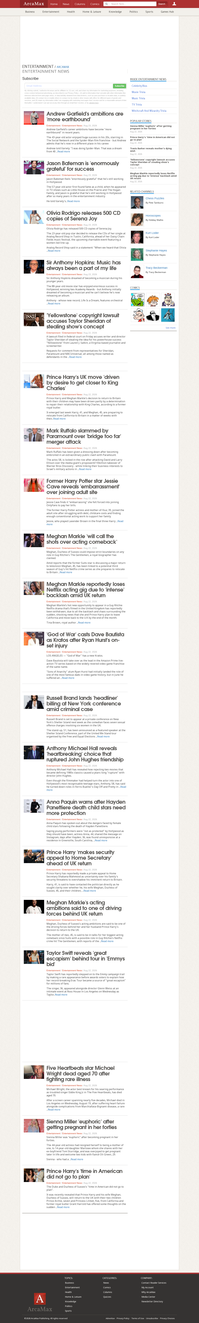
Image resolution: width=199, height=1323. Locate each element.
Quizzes (107, 1296)
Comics (107, 1287)
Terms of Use (137, 1318)
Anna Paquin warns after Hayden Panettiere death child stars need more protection (85, 807)
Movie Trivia (138, 92)
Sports (149, 11)
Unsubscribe (152, 1318)
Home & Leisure (92, 11)
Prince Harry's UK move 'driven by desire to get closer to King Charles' (82, 382)
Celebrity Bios (139, 85)
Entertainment (50, 11)
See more (171, 327)
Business (30, 11)
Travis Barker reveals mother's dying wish (151, 149)
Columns (107, 1292)
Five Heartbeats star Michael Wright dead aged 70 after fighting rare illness (80, 1073)
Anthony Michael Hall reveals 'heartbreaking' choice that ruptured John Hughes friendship (84, 753)
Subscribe (119, 86)
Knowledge (115, 11)
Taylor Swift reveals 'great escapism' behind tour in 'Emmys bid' (85, 958)
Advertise (110, 1318)
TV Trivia (137, 104)
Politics (134, 11)
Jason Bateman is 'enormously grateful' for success (82, 165)
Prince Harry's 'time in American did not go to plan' (84, 1173)
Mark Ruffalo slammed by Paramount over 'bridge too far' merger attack (83, 435)
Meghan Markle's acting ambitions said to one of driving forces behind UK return (83, 907)
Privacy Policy (123, 1318)
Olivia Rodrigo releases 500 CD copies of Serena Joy (83, 215)
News (106, 1282)
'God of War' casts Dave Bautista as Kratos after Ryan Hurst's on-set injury (85, 639)
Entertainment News (72, 125)
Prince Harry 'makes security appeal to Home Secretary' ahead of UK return (80, 857)
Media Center (148, 1296)
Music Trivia (138, 98)
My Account (147, 1287)
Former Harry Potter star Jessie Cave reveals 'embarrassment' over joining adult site (83, 486)
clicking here (94, 103)
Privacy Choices (167, 1318)
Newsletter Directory (152, 1301)
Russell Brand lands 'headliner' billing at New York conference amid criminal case (83, 703)
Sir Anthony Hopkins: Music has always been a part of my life (83, 265)
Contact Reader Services (153, 1282)
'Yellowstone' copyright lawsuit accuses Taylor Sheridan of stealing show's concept (82, 320)
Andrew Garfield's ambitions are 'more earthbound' (84, 116)
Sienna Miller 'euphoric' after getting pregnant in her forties (81, 1124)
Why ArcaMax (148, 1292)
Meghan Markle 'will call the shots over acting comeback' (81, 538)
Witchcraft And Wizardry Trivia (149, 110)
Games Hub (167, 11)
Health (71, 11)
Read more (64, 151)
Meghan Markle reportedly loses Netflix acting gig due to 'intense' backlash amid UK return (85, 589)
